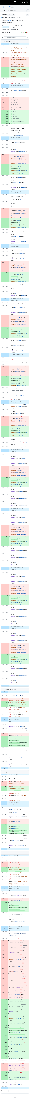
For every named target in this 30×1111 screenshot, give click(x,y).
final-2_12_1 (15, 27)
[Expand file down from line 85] (4, 849)
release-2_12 (6, 27)
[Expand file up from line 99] (4, 888)
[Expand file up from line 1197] (5, 403)
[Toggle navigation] (2, 2)
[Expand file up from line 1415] (5, 451)
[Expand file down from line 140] (4, 1088)
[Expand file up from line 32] (5, 44)
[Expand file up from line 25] (4, 692)
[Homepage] (15, 2)
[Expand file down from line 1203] (5, 450)
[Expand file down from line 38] (5, 85)
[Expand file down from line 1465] (5, 568)
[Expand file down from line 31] (4, 718)
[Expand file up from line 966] (5, 139)
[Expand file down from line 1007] (5, 245)
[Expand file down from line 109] (4, 768)
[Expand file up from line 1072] (5, 300)
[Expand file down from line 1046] (5, 299)
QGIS (8, 7)
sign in (13, 1099)
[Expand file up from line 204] (5, 87)
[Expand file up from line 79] (4, 804)
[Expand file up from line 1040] (5, 247)
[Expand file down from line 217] (5, 137)
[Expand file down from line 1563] (5, 685)
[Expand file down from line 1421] (5, 509)
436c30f (8, 29)
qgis (4, 7)
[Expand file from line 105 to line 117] (4, 928)
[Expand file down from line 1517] (5, 627)
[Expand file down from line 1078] (5, 354)
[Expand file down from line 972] (5, 191)
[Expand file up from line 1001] (5, 193)
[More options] (27, 41)
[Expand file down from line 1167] (5, 401)
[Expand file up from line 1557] (5, 628)
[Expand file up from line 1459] (5, 510)
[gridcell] (15, 44)
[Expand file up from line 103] (4, 720)
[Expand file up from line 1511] (5, 569)
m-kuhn (5, 17)
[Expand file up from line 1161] (5, 356)
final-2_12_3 (17, 25)
